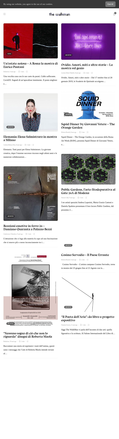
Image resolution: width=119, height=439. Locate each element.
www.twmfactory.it (53, 421)
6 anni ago (13, 71)
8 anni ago (78, 73)
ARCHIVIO (68, 55)
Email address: (88, 380)
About (11, 380)
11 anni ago (74, 325)
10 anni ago (13, 341)
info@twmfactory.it (65, 421)
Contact (12, 385)
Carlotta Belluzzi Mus (9, 145)
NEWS (9, 53)
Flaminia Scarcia (65, 325)
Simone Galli (64, 198)
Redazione (6, 71)
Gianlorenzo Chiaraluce (9, 234)
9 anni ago (72, 198)
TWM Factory (78, 414)
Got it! (110, 4)
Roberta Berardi (65, 132)
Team (11, 391)
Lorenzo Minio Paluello (67, 73)
